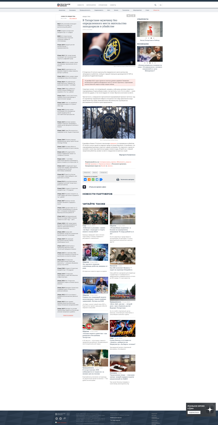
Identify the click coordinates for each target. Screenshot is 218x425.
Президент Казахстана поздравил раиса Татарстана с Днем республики (67, 289)
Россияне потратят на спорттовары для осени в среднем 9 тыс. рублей (68, 195)
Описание (154, 420)
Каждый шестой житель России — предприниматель (65, 46)
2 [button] (148, 38)
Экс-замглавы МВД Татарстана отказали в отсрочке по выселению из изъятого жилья (67, 254)
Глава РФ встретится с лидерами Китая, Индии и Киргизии (68, 131)
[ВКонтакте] (129, 15)
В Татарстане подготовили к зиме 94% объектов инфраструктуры (67, 275)
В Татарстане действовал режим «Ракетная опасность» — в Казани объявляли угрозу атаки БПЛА (67, 262)
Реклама (154, 415)
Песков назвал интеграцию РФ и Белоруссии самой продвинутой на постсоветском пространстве (66, 112)
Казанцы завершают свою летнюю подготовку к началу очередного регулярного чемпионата (94, 233)
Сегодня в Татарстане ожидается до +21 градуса (65, 31)
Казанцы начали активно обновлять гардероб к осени (66, 202)
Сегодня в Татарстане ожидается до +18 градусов (67, 269)
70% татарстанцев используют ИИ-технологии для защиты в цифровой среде (66, 57)
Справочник (103, 5)
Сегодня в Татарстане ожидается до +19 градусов (67, 189)
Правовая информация (155, 418)
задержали (113, 143)
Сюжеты (113, 5)
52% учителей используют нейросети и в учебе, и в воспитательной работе (66, 25)
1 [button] (146, 38)
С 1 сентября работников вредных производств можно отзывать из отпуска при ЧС (67, 160)
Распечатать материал (127, 179)
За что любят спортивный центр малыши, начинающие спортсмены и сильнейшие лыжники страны (122, 309)
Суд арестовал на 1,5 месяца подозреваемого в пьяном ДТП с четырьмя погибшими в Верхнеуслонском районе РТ (67, 210)
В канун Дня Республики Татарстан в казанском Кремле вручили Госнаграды (67, 233)
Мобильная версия (116, 417)
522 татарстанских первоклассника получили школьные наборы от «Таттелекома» (65, 38)
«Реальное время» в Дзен (97, 187)
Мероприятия (137, 10)
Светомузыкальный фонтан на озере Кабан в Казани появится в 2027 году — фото (67, 217)
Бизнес (116, 10)
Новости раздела (68, 315)
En (160, 5)
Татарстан (103, 172)
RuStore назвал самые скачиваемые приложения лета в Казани (67, 64)
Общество (156, 10)
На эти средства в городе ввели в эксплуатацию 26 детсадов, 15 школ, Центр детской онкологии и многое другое (122, 235)
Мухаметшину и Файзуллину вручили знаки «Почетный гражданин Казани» (66, 247)
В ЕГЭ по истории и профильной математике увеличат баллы (67, 296)
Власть (95, 172)
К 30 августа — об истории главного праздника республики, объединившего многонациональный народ (95, 338)
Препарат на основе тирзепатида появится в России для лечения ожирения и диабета (68, 310)
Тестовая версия (115, 420)
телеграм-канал (104, 162)
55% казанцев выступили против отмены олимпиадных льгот (65, 240)
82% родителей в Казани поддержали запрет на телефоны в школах (66, 153)
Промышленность (85, 10)
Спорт (147, 10)
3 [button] (151, 38)
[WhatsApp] (93, 179)
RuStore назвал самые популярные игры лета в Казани (67, 77)
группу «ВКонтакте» (118, 162)
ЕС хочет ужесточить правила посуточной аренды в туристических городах (67, 97)
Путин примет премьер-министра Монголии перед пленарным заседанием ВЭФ (67, 303)
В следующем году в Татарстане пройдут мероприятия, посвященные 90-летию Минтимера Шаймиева (67, 168)
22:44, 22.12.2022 (87, 29)
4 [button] (154, 38)
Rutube (103, 166)
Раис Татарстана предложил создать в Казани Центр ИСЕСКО (68, 282)
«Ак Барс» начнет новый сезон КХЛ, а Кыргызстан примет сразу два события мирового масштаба (95, 302)
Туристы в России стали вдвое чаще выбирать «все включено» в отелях (67, 176)
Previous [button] (138, 29)
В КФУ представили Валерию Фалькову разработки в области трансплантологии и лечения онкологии (67, 225)
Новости (80, 5)
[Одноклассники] (133, 15)
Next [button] (161, 29)
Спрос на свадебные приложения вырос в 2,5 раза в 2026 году (67, 104)
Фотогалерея (91, 5)
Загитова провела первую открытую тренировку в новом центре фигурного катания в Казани (67, 124)
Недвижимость (98, 10)
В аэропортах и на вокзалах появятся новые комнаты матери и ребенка (67, 71)
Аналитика (62, 10)
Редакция (154, 413)
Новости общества (68, 16)
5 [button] (155, 63)
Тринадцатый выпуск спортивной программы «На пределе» (122, 344)
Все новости (73, 18)
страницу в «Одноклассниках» (100, 164)
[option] (150, 29)
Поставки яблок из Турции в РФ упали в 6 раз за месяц (68, 147)
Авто (108, 10)
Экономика (72, 10)
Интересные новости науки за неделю (95, 267)
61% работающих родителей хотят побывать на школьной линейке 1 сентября (66, 83)
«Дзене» (110, 166)
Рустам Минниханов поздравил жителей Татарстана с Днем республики (67, 183)
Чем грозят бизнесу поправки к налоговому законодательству (122, 379)
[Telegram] (97, 179)
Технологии (125, 10)
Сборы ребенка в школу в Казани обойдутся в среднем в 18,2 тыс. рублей (66, 90)
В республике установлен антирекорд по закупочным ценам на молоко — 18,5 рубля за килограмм (95, 375)
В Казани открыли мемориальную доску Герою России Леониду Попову (67, 141)
